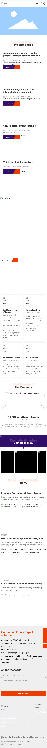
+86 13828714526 (16, 640)
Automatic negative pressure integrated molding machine (18, 90)
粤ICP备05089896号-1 (9, 741)
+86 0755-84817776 (18, 643)
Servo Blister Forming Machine (19, 125)
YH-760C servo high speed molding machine (23, 418)
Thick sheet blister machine (18, 162)
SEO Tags (4, 744)
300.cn (20, 744)
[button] (4, 407)
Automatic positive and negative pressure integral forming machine (21, 54)
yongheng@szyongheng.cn (18, 653)
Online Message (34, 286)
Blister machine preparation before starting (21, 583)
